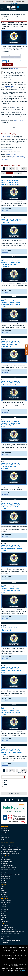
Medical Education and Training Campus (8, 851)
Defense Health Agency (7, 136)
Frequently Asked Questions (6, 910)
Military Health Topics (6, 856)
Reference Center (5, 898)
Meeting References (5, 911)
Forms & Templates (4, 908)
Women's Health (4, 882)
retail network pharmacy (9, 86)
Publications (3, 917)
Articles (5, 780)
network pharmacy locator (18, 93)
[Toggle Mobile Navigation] (2, 8)
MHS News (3, 884)
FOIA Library (3, 906)
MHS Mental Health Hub (5, 863)
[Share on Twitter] (4, 62)
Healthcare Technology (5, 873)
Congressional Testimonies (6, 902)
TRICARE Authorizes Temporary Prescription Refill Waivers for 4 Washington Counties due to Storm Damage (11, 547)
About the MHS (4, 826)
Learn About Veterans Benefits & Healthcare (9, 933)
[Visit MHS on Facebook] (12, 800)
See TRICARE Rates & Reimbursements (8, 935)
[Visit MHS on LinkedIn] (9, 800)
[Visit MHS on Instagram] (6, 800)
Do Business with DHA (5, 938)
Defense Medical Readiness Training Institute (9, 847)
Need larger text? (7, 19)
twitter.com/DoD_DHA (11, 154)
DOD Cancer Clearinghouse (6, 859)
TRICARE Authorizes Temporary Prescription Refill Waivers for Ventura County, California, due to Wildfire (11, 669)
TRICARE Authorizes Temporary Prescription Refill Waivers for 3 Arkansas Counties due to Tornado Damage (11, 751)
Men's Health (3, 880)
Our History (3, 836)
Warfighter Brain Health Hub (6, 861)
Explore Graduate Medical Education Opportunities (10, 940)
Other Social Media (8, 64)
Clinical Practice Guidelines (6, 900)
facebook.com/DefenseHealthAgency (17, 156)
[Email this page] (8, 62)
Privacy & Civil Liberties (5, 876)
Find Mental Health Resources (6, 937)
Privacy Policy (13, 947)
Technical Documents (5, 921)
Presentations (3, 915)
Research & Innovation (5, 878)
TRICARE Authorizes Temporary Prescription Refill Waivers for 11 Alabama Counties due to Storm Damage (10, 303)
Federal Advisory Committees (6, 834)
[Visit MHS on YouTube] (18, 800)
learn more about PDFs (15, 972)
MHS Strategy (3, 832)
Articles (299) (10, 173)
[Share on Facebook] (2, 62)
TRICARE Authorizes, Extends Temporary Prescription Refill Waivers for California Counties (10, 182)
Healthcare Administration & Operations (8, 867)
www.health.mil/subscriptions (6, 149)
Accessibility (15, 950)
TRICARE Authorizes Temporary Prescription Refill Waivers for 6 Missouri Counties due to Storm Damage (10, 711)
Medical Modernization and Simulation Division (10, 853)
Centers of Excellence (5, 871)
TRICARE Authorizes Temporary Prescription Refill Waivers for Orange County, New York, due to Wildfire (11, 589)
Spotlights (6, 787)
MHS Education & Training (7, 842)
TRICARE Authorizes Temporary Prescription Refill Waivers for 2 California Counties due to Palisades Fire (10, 263)
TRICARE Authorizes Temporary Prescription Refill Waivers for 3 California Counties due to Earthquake (10, 465)
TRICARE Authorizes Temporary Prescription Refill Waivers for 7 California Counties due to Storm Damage (10, 505)
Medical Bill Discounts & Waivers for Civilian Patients (11, 874)
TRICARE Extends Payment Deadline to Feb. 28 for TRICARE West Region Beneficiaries (11, 221)
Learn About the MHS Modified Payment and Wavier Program (12, 931)
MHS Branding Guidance (5, 837)
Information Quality (19, 953)
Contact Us (3, 839)
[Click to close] (27, 346)
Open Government (5, 955)
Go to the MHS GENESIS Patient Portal (8, 929)
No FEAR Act (21, 947)
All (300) (3, 173)
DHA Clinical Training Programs (7, 844)
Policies (2, 913)
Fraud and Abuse (6, 950)
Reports (2, 919)
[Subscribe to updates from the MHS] (22, 800)
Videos (5, 789)
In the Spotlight (4, 892)
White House (10, 958)
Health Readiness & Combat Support (8, 869)
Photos (5, 784)
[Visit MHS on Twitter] (15, 800)
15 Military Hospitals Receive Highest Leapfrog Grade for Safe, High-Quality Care (11, 629)
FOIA (22, 950)
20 (22, 168)
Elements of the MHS (5, 830)
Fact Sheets (3, 904)
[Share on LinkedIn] (6, 62)
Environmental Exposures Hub (7, 865)
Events (5, 782)
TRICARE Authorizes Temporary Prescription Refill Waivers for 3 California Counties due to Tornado (11, 383)
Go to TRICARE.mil (4, 925)
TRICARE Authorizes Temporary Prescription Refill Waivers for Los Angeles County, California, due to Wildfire (11, 423)
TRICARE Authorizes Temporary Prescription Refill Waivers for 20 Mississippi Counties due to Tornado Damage (11, 343)
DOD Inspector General (8, 953)
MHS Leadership (4, 828)
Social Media (3, 894)
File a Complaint (4, 942)
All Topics (3, 857)
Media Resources (14, 68)
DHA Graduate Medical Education (7, 846)
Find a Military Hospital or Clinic (7, 927)
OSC (17, 958)
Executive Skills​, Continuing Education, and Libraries (11, 849)
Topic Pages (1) (18, 173)
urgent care (15, 107)
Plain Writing (15, 955)
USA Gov (22, 955)
